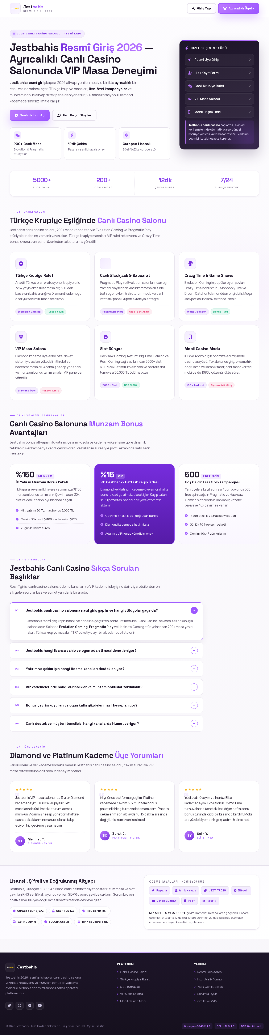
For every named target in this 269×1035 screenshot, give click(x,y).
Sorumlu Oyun (207, 994)
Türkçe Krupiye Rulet (135, 979)
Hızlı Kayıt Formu (207, 73)
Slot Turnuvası (130, 987)
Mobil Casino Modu (133, 1001)
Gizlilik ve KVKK (207, 1001)
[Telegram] (30, 1006)
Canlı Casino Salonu (134, 972)
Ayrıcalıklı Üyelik (241, 8)
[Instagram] (20, 1006)
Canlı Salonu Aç (32, 115)
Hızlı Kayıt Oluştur (77, 115)
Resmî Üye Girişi (206, 60)
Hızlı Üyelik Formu (209, 979)
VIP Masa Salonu (207, 99)
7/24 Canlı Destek (210, 987)
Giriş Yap (204, 8)
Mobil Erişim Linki (207, 112)
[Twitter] (9, 1006)
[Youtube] (40, 1006)
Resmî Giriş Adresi (209, 972)
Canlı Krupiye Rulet (209, 86)
